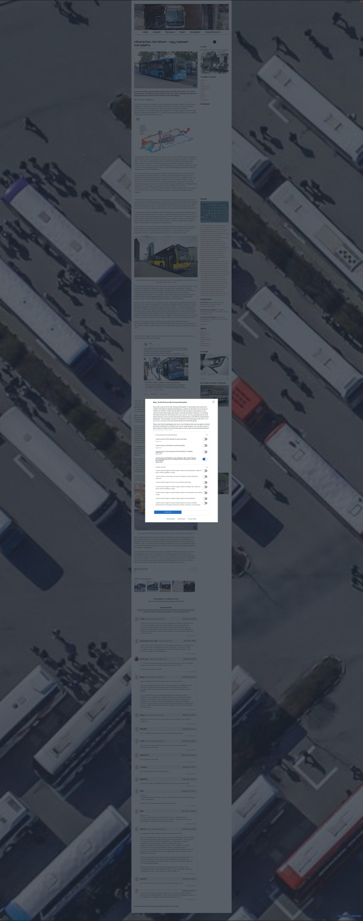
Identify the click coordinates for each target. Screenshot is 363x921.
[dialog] (181, 460)
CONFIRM (167, 512)
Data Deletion (171, 519)
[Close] (214, 402)
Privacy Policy (192, 519)
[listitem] (181, 435)
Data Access (181, 519)
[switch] (204, 439)
